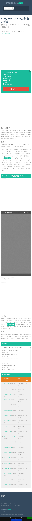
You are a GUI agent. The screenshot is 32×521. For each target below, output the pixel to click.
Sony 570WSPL (7, 389)
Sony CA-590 (7, 399)
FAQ (14, 503)
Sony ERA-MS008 (8, 426)
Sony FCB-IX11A (8, 420)
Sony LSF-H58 (7, 415)
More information (16, 520)
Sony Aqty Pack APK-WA (9, 436)
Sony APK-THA (7, 458)
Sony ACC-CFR (7, 431)
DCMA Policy (17, 505)
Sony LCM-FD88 (8, 442)
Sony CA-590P (7, 405)
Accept (29, 518)
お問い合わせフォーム (6, 503)
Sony (9, 76)
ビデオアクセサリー (13, 74)
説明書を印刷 (8, 84)
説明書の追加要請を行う (6, 505)
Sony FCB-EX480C (8, 410)
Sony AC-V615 (7, 452)
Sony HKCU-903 (8, 447)
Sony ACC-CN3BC (8, 394)
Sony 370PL (7, 383)
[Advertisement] (16, 51)
